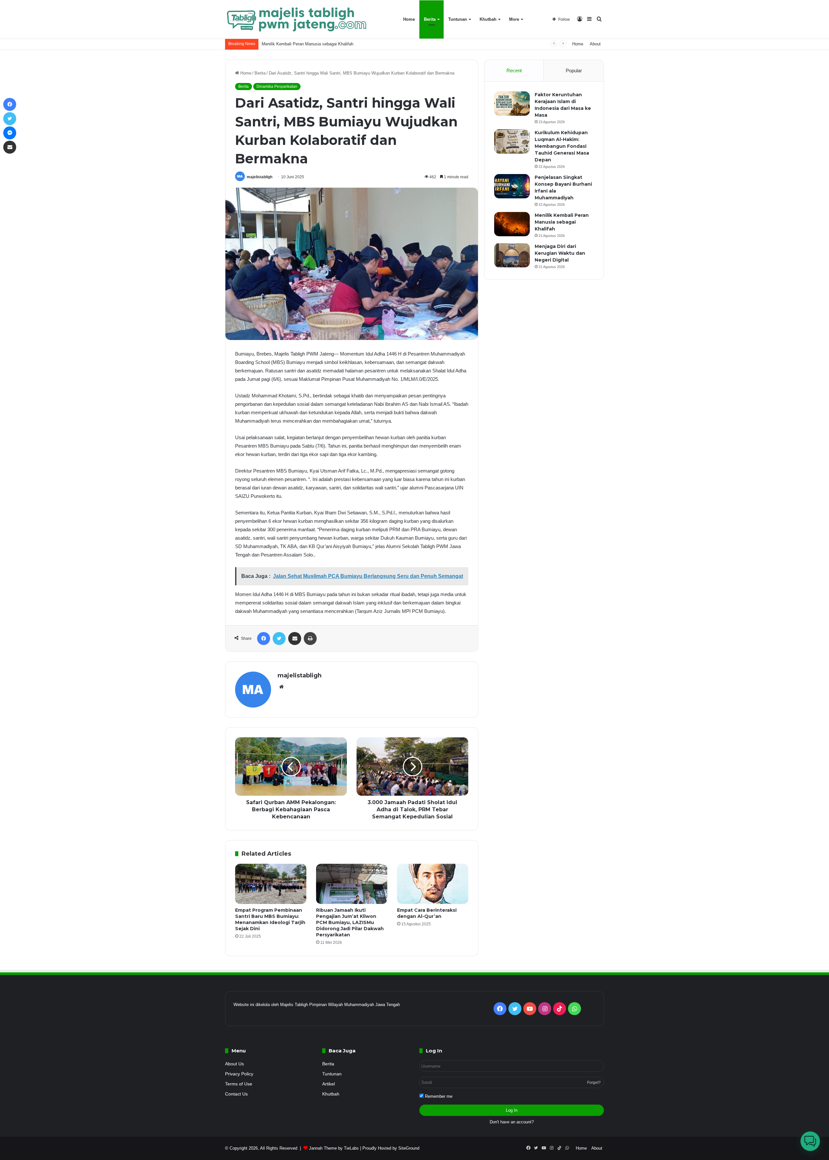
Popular (574, 70)
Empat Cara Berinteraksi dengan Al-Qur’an (427, 913)
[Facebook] (263, 638)
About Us (234, 1063)
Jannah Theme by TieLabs (334, 1148)
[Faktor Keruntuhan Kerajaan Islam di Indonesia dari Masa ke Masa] (512, 103)
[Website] (281, 687)
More (514, 19)
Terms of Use (238, 1084)
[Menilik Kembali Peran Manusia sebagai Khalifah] (512, 224)
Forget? (594, 1082)
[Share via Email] (294, 638)
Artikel (328, 1084)
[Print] (310, 638)
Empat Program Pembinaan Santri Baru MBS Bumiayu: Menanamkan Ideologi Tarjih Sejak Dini (270, 919)
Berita (430, 19)
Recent (514, 70)
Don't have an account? (512, 1121)
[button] (810, 1141)
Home (409, 19)
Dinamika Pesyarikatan (276, 86)
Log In (511, 1110)
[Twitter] (279, 638)
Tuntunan (457, 19)
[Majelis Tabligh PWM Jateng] (297, 19)
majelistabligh (259, 177)
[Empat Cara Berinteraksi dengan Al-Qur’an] (432, 884)
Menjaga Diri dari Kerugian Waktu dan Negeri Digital (560, 253)
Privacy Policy (239, 1074)
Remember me (438, 1096)
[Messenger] (9, 132)
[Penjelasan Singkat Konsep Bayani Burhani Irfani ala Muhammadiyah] (512, 186)
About (595, 43)
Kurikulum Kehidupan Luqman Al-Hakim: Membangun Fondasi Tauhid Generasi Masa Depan (562, 146)
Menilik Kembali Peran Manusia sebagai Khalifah (307, 43)
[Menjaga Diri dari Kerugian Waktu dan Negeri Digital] (512, 255)
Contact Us (236, 1094)
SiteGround (408, 1148)
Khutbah (488, 19)
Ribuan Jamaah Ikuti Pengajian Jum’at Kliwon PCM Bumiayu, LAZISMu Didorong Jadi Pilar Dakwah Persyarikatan (350, 922)
